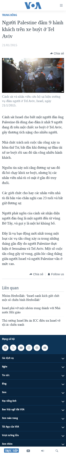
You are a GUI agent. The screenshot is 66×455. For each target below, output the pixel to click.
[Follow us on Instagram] (29, 347)
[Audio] (43, 451)
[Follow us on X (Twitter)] (13, 347)
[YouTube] (28, 451)
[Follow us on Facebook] (5, 347)
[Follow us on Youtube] (21, 347)
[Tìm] (57, 451)
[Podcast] (37, 347)
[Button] (57, 53)
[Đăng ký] (45, 347)
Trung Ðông (9, 15)
